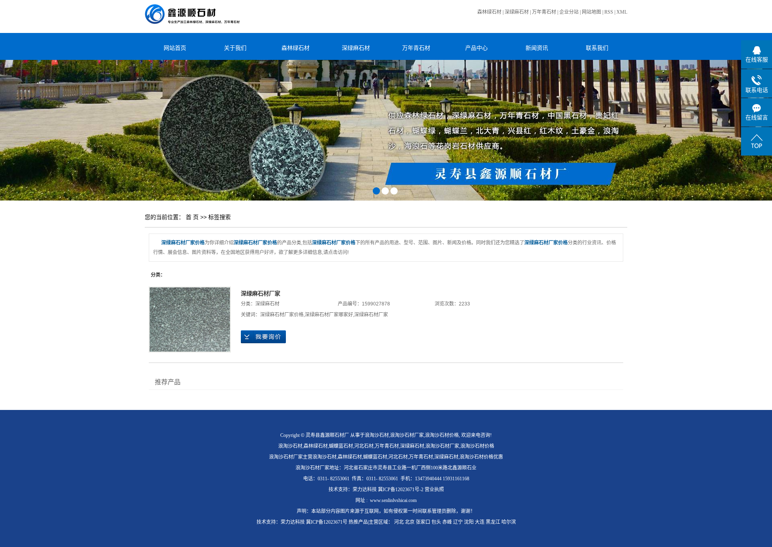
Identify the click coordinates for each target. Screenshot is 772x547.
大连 (480, 522)
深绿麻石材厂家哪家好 (329, 315)
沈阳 (469, 522)
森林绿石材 (489, 12)
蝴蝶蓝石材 (341, 446)
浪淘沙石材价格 (442, 435)
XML (621, 12)
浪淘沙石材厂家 (407, 435)
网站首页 (175, 48)
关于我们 (235, 48)
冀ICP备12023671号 (326, 522)
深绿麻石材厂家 (260, 293)
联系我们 (597, 48)
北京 (410, 522)
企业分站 (569, 12)
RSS (608, 12)
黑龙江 (493, 522)
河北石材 (364, 446)
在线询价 (263, 336)
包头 (436, 522)
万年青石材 (544, 12)
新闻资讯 (537, 48)
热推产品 (358, 522)
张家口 (423, 522)
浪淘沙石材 (377, 435)
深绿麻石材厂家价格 (282, 315)
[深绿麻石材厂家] (190, 319)
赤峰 (447, 522)
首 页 (192, 217)
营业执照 (434, 489)
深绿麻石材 (517, 12)
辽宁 (458, 522)
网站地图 (591, 12)
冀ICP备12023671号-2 (400, 489)
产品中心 (476, 48)
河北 (399, 522)
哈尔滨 (508, 522)
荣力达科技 (365, 489)
